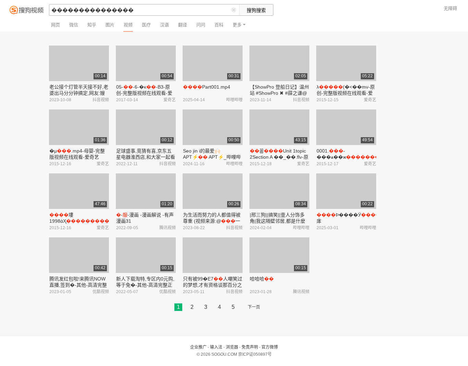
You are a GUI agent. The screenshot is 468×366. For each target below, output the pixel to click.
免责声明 (250, 347)
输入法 (216, 347)
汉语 (164, 24)
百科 (218, 24)
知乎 (91, 24)
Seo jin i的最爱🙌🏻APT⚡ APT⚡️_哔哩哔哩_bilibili (212, 157)
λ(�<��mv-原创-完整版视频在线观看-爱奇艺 (346, 93)
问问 (200, 24)
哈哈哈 (262, 279)
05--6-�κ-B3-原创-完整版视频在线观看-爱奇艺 (144, 93)
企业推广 (198, 347)
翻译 (182, 24)
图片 (110, 24)
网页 (55, 24)
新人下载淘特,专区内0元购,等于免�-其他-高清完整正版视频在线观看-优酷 (145, 285)
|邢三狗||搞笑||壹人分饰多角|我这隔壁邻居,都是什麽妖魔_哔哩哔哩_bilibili (277, 221)
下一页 (254, 307)
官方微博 (269, 347)
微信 (73, 24)
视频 (128, 24)
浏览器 (232, 347)
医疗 (146, 24)
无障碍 (450, 8)
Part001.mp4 (206, 87)
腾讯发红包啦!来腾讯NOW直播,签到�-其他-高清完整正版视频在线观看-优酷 (78, 285)
